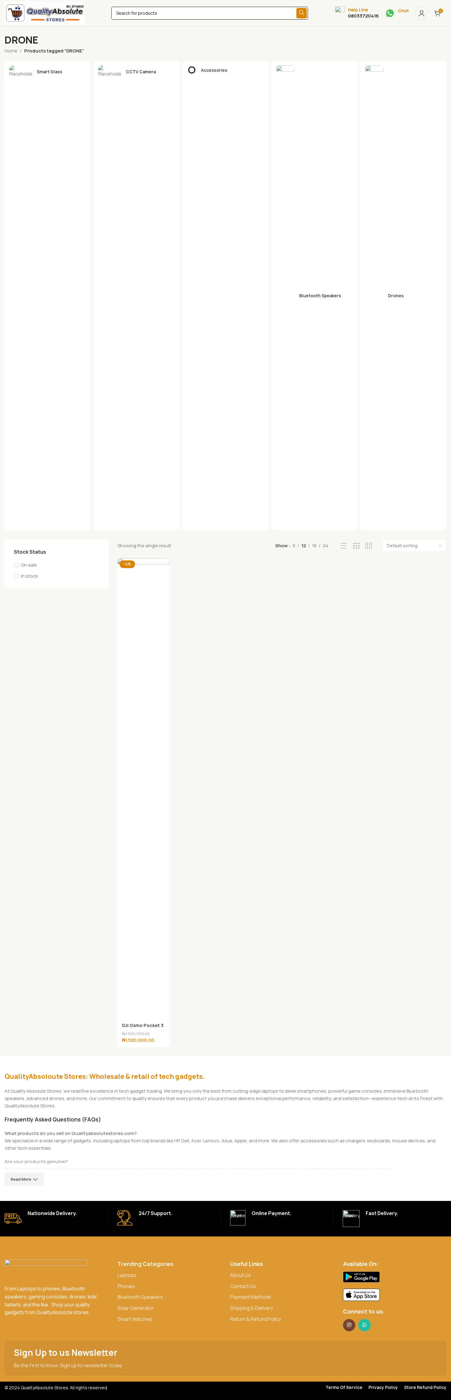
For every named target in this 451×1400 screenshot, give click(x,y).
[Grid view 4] (368, 546)
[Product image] (144, 788)
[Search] (301, 13)
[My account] (421, 13)
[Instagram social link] (349, 1325)
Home (11, 51)
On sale (29, 565)
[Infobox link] (357, 13)
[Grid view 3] (356, 546)
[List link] (169, 1275)
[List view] (344, 546)
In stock (29, 576)
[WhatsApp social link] (364, 1325)
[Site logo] (44, 13)
